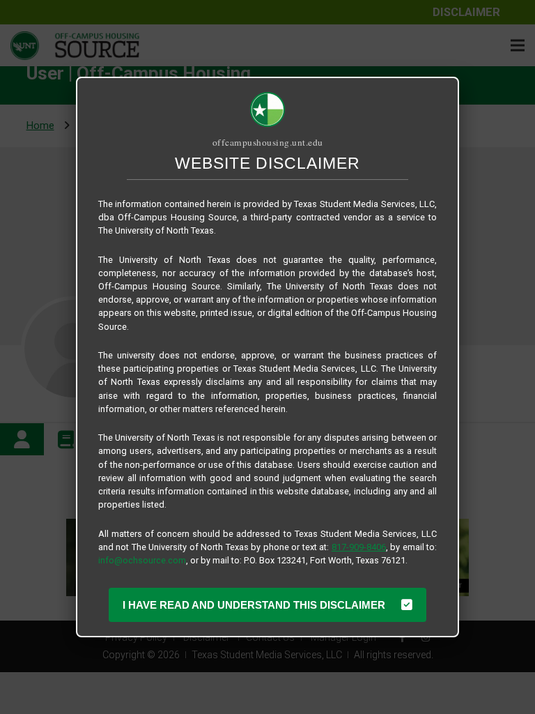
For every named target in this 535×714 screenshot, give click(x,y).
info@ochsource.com (142, 560)
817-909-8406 (359, 547)
